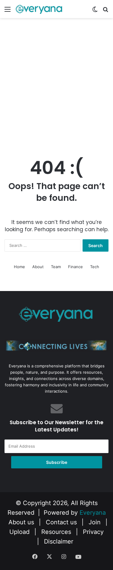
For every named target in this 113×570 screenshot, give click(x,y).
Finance (75, 266)
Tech (94, 266)
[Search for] (105, 11)
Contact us (61, 522)
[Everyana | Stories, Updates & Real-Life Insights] (39, 9)
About (38, 266)
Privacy (93, 531)
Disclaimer (58, 541)
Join (95, 522)
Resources (56, 531)
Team (56, 266)
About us (21, 522)
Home (19, 266)
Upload (20, 531)
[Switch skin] (95, 11)
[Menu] (8, 11)
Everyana (93, 512)
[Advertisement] (56, 89)
